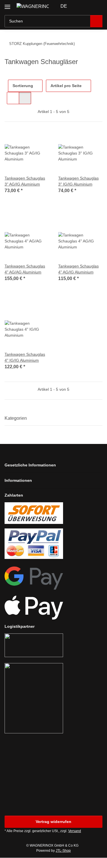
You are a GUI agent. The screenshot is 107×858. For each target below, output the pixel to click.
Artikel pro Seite (66, 85)
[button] (80, 6)
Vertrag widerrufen (53, 821)
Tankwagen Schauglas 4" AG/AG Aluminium (25, 269)
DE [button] (63, 6)
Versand (74, 831)
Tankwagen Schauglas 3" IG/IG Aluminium (78, 181)
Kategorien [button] (16, 418)
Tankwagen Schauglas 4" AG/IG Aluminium (78, 269)
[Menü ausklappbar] (7, 4)
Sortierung (23, 85)
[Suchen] (96, 21)
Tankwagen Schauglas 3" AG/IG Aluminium (25, 181)
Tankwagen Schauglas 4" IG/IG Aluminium (25, 357)
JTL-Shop (63, 851)
